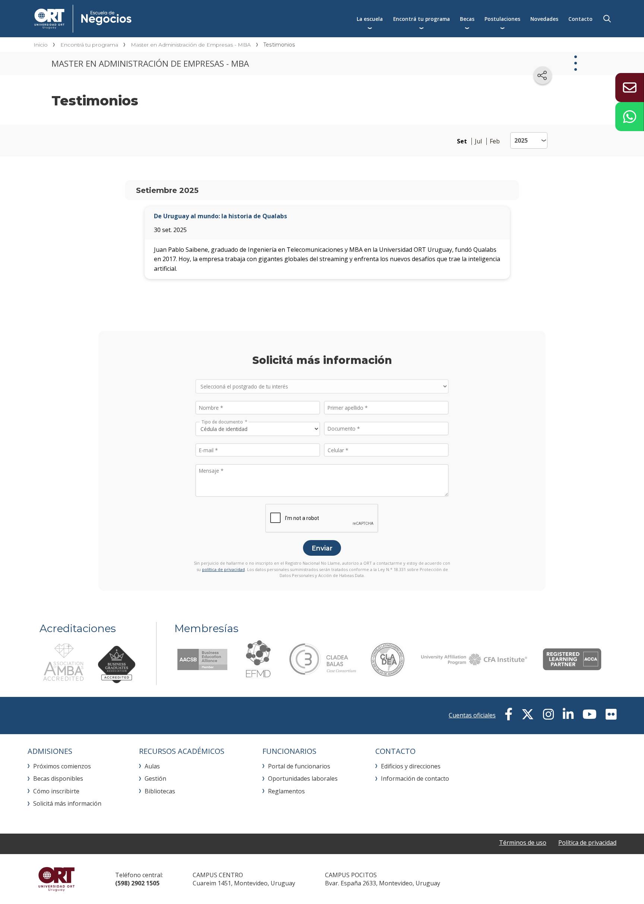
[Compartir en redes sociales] (543, 75)
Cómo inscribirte (56, 791)
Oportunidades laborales (303, 778)
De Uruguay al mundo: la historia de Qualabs (220, 216)
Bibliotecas (160, 791)
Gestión (155, 778)
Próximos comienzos (62, 766)
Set (462, 141)
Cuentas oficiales (472, 715)
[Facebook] (508, 714)
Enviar (322, 548)
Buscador (607, 18)
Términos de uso (522, 842)
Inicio (41, 45)
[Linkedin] (568, 714)
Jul (478, 141)
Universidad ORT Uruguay (56, 879)
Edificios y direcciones (411, 766)
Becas (467, 18)
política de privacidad (223, 569)
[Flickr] (611, 714)
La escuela (370, 18)
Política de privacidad (587, 842)
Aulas (152, 766)
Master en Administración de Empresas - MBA (191, 45)
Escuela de (157, 18)
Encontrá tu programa (421, 18)
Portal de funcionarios (299, 766)
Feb (495, 141)
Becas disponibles (58, 778)
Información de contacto (415, 778)
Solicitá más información (67, 803)
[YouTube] (590, 714)
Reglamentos (286, 791)
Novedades (544, 18)
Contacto (580, 18)
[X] (527, 714)
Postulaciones (502, 18)
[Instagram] (548, 714)
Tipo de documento (222, 421)
